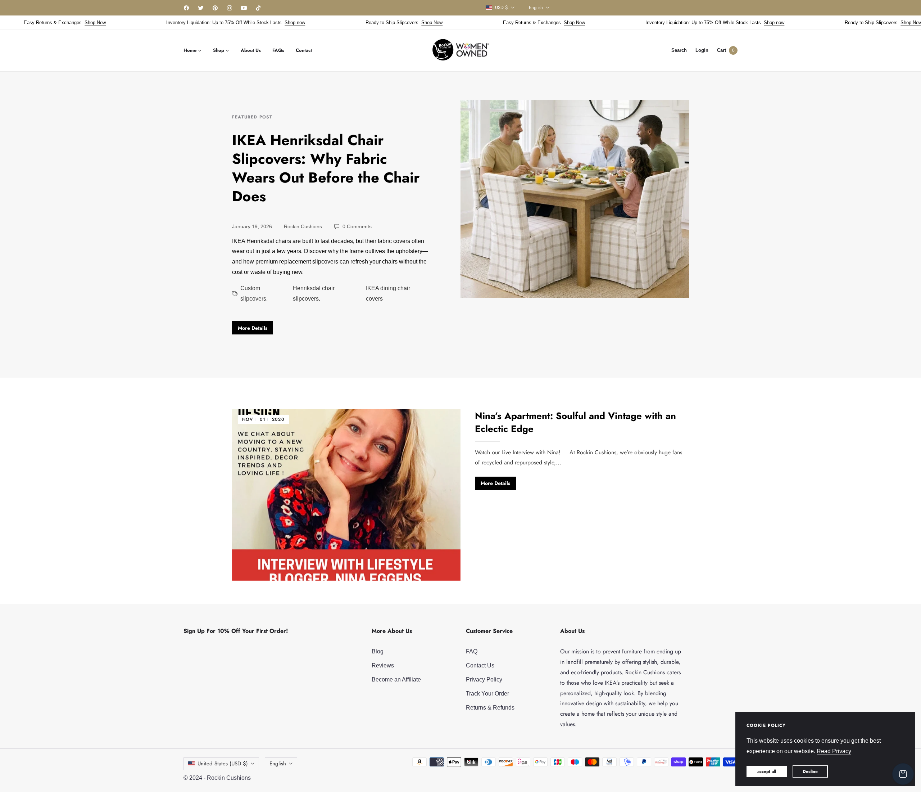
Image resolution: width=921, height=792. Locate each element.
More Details (252, 328)
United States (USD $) (223, 764)
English (536, 7)
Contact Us (480, 665)
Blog (378, 651)
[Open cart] (903, 774)
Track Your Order (487, 693)
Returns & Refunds (490, 708)
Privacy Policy (484, 679)
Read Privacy (834, 751)
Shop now (277, 22)
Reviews (383, 665)
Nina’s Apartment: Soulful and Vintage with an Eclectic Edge (575, 422)
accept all (766, 771)
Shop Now (77, 22)
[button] (679, 50)
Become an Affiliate (396, 679)
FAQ (471, 651)
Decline (810, 771)
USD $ (501, 7)
